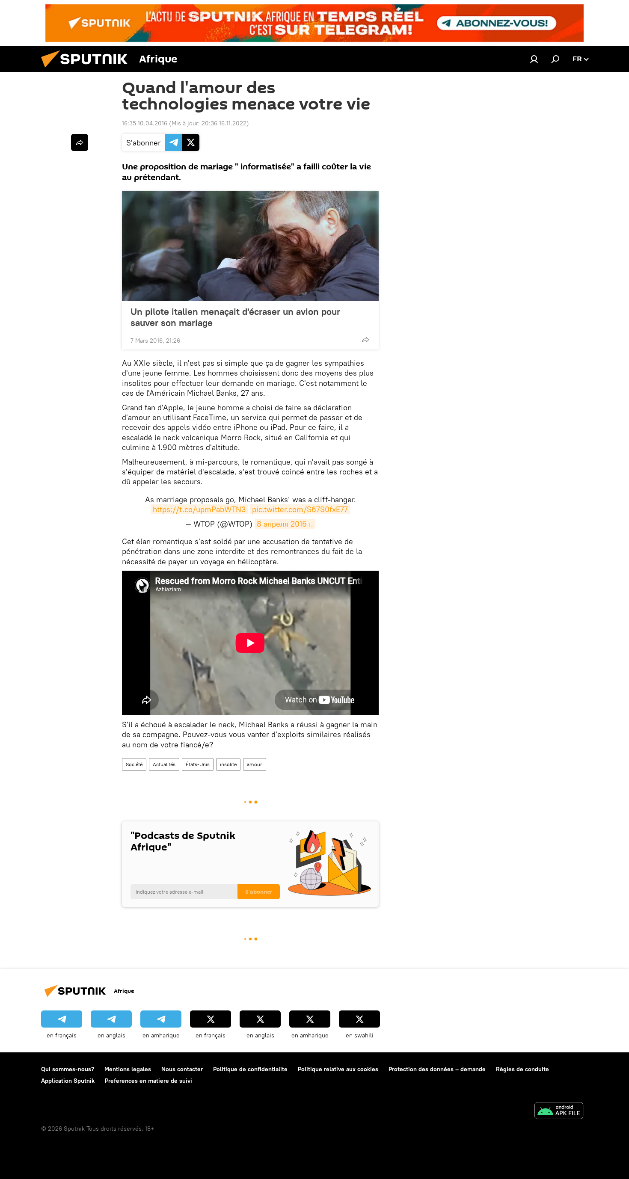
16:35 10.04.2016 (144, 123)
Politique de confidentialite (250, 1069)
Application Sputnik (68, 1080)
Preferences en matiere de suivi (148, 1080)
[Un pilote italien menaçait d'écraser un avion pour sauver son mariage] (250, 246)
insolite (228, 764)
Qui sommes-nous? (67, 1069)
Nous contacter (182, 1069)
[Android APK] (559, 1111)
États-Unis (198, 764)
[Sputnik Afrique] (87, 70)
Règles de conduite (522, 1069)
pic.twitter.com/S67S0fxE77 (300, 509)
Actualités (164, 764)
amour (254, 764)
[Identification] (534, 59)
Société (134, 764)
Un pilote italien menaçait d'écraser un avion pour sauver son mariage (235, 317)
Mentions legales (127, 1069)
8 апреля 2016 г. (285, 524)
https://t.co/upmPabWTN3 (199, 509)
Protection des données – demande (437, 1069)
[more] (365, 339)
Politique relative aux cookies (338, 1069)
